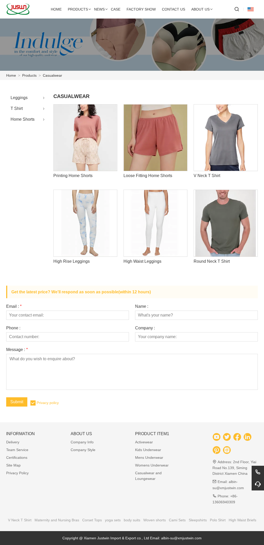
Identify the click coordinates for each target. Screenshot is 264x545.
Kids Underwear (148, 450)
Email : (13, 306)
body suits (132, 520)
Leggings (19, 97)
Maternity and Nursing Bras (57, 520)
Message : (17, 350)
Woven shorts (154, 520)
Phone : (13, 328)
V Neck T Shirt (19, 520)
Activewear (144, 442)
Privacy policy (48, 403)
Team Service (17, 450)
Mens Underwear (149, 457)
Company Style (83, 450)
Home (11, 75)
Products (29, 75)
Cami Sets (177, 520)
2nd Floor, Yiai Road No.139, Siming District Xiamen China (234, 468)
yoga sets (113, 520)
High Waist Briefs (242, 520)
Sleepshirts (198, 520)
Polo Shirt (218, 520)
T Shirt (17, 108)
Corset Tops (92, 520)
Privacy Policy (17, 473)
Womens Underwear (152, 465)
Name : (141, 306)
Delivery (12, 442)
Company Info (82, 442)
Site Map (13, 465)
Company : (145, 328)
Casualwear (52, 75)
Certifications (16, 457)
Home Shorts (23, 119)
